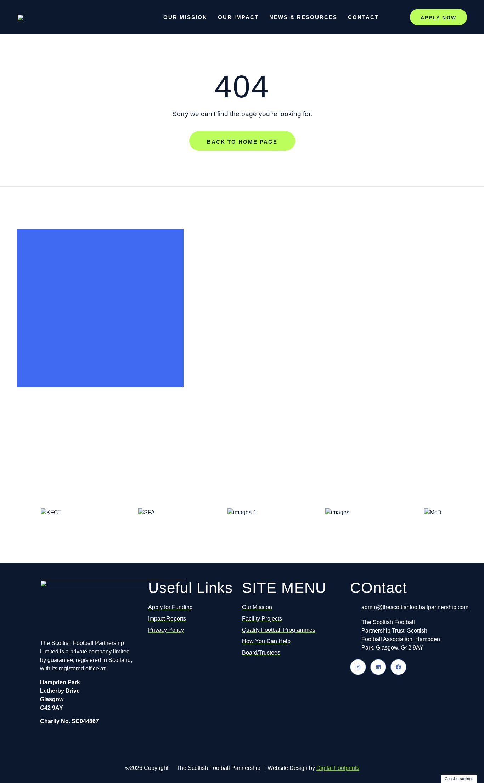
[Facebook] (398, 667)
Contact (363, 17)
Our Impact (238, 17)
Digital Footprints (337, 768)
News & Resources (303, 17)
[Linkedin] (378, 667)
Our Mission (185, 17)
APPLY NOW (438, 18)
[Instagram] (358, 667)
